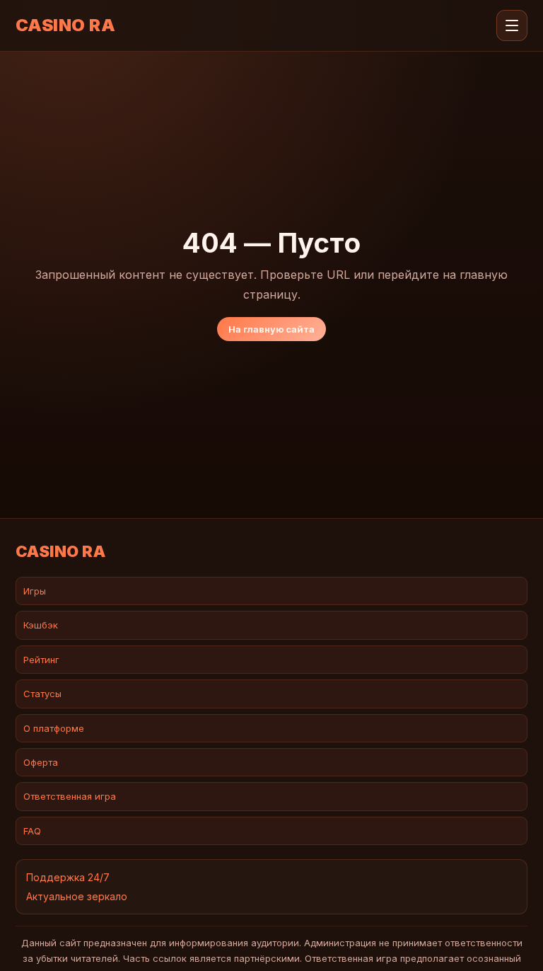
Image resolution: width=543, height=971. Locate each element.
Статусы (42, 693)
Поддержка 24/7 (68, 877)
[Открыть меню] (511, 25)
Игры (34, 591)
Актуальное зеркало (76, 896)
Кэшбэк (40, 625)
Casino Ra (65, 25)
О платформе (53, 728)
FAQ (32, 831)
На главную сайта (271, 329)
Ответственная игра (69, 796)
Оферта (40, 762)
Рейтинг (41, 659)
